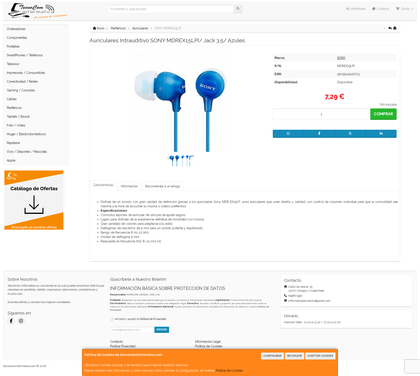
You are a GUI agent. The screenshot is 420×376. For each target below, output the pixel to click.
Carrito (405, 9)
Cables (12, 99)
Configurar (272, 355)
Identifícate (357, 9)
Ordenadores (16, 29)
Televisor (13, 64)
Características (103, 185)
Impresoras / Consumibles (26, 72)
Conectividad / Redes (22, 81)
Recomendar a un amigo (162, 186)
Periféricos (14, 108)
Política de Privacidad (153, 319)
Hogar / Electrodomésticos (26, 134)
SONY (341, 58)
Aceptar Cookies (320, 355)
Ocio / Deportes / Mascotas (27, 151)
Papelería (13, 143)
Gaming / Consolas (21, 90)
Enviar (162, 329)
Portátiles (13, 46)
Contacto (382, 9)
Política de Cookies (229, 370)
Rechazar (294, 355)
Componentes (17, 37)
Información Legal (208, 341)
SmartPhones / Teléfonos (25, 55)
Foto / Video (16, 125)
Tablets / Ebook (18, 116)
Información (129, 186)
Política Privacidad (122, 346)
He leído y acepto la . (141, 319)
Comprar (383, 114)
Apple (11, 160)
